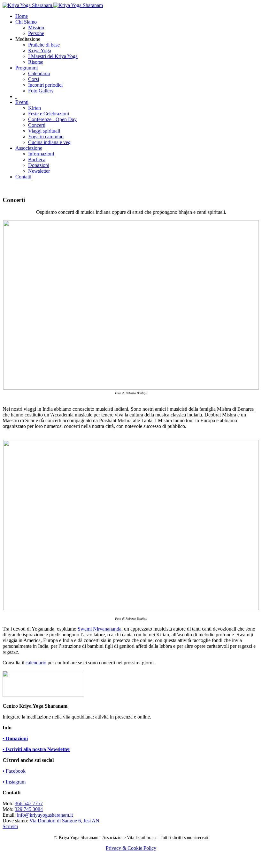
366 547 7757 (29, 803)
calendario (36, 662)
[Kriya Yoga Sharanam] (53, 5)
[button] (26, 22)
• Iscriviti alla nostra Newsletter (36, 749)
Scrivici (10, 826)
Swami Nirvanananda (99, 629)
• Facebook (14, 771)
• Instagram (14, 781)
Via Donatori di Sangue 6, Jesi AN (64, 820)
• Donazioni (15, 738)
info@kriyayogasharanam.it (45, 815)
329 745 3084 (29, 809)
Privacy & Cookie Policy (131, 848)
